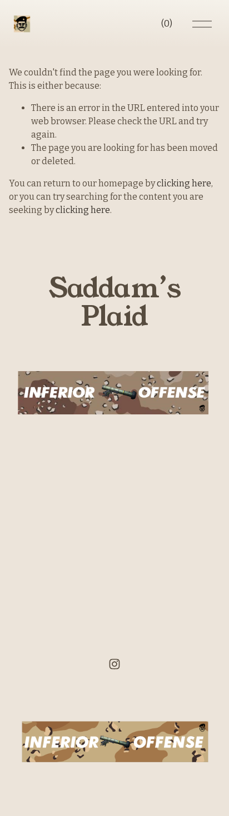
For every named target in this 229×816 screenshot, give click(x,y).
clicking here (184, 183)
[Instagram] (114, 664)
